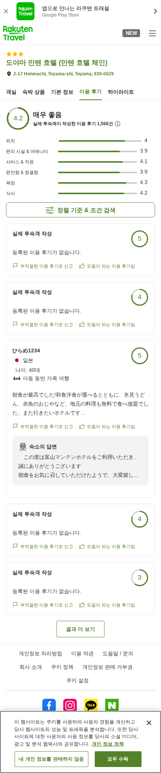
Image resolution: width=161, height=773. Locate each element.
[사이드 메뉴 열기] (152, 33)
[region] (80, 742)
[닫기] (149, 723)
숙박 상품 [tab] (33, 92)
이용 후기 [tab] (90, 91)
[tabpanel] (80, 371)
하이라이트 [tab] (121, 92)
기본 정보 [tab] (62, 92)
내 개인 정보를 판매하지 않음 (51, 759)
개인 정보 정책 (108, 744)
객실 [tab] (11, 92)
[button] (18, 32)
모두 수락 (118, 759)
